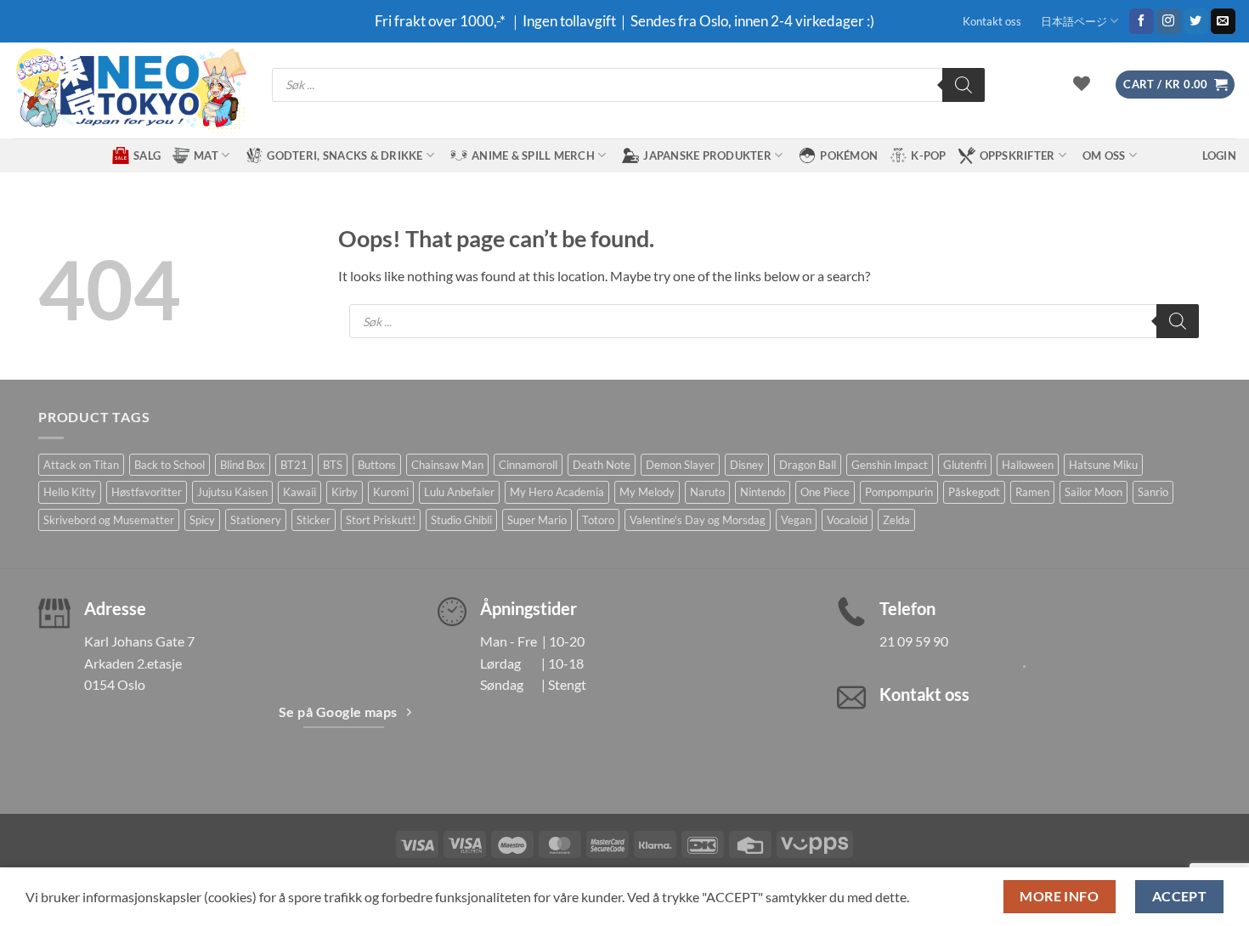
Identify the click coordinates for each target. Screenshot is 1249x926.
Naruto (707, 492)
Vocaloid (847, 520)
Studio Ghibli (461, 520)
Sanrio (1153, 492)
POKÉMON (849, 155)
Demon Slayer (680, 464)
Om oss (1104, 155)
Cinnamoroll (528, 464)
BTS (332, 464)
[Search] (963, 85)
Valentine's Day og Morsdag (698, 520)
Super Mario (537, 520)
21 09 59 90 (913, 641)
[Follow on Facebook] (1141, 21)
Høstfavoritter (146, 492)
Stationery (255, 520)
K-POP (928, 155)
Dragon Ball (807, 464)
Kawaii (299, 492)
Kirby (344, 492)
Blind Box (242, 464)
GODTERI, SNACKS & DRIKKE (344, 155)
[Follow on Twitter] (1196, 21)
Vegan (796, 520)
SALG (147, 155)
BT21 (294, 464)
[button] (1175, 85)
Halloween (1028, 464)
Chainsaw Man (447, 464)
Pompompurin (899, 492)
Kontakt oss (992, 21)
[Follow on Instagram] (1168, 21)
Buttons (377, 464)
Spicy (202, 520)
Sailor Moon (1093, 492)
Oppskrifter (1017, 155)
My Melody (647, 492)
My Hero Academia (557, 492)
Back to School (169, 464)
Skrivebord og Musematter (108, 520)
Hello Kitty (69, 492)
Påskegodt (974, 492)
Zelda (896, 520)
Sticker (314, 520)
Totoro (598, 520)
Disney (747, 464)
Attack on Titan (81, 464)
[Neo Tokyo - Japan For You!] (129, 90)
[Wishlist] (1081, 83)
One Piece (825, 492)
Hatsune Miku (1103, 464)
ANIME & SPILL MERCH (533, 155)
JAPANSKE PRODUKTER (707, 155)
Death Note (601, 464)
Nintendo (762, 492)
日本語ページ (1074, 21)
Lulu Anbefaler (459, 492)
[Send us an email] (1223, 21)
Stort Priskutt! (380, 520)
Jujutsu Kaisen (232, 492)
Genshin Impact (889, 464)
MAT (206, 155)
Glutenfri (964, 464)
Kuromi (391, 492)
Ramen (1032, 492)
